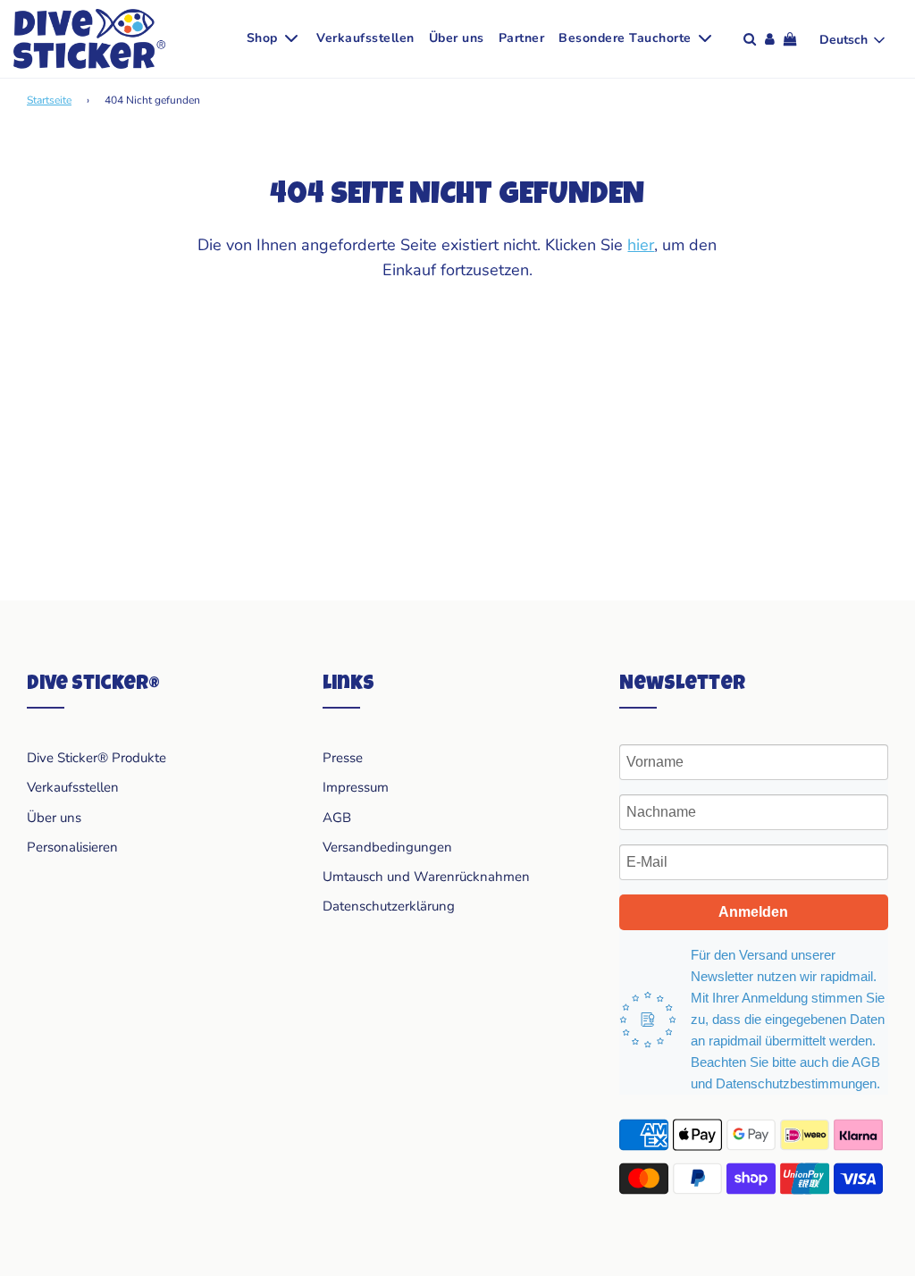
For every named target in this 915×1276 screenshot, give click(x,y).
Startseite (49, 100)
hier (640, 245)
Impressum (356, 787)
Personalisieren (72, 847)
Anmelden (753, 911)
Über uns (456, 37)
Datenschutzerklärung (389, 906)
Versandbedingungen (387, 847)
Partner (522, 37)
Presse (343, 758)
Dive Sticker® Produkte (96, 758)
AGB (337, 818)
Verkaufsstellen (365, 37)
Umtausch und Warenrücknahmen (426, 877)
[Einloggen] (769, 39)
